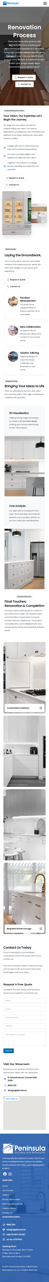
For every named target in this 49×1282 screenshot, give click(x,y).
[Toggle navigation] (45, 3)
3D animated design (28, 421)
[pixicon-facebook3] (5, 1174)
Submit (8, 1050)
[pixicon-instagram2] (10, 1174)
